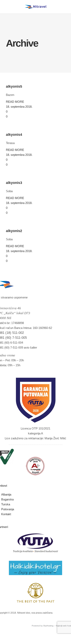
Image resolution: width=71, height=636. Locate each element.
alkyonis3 (14, 183)
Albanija (6, 494)
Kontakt (6, 514)
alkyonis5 (14, 86)
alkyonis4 (14, 135)
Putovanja (7, 509)
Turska (5, 504)
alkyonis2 (14, 231)
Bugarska (7, 499)
